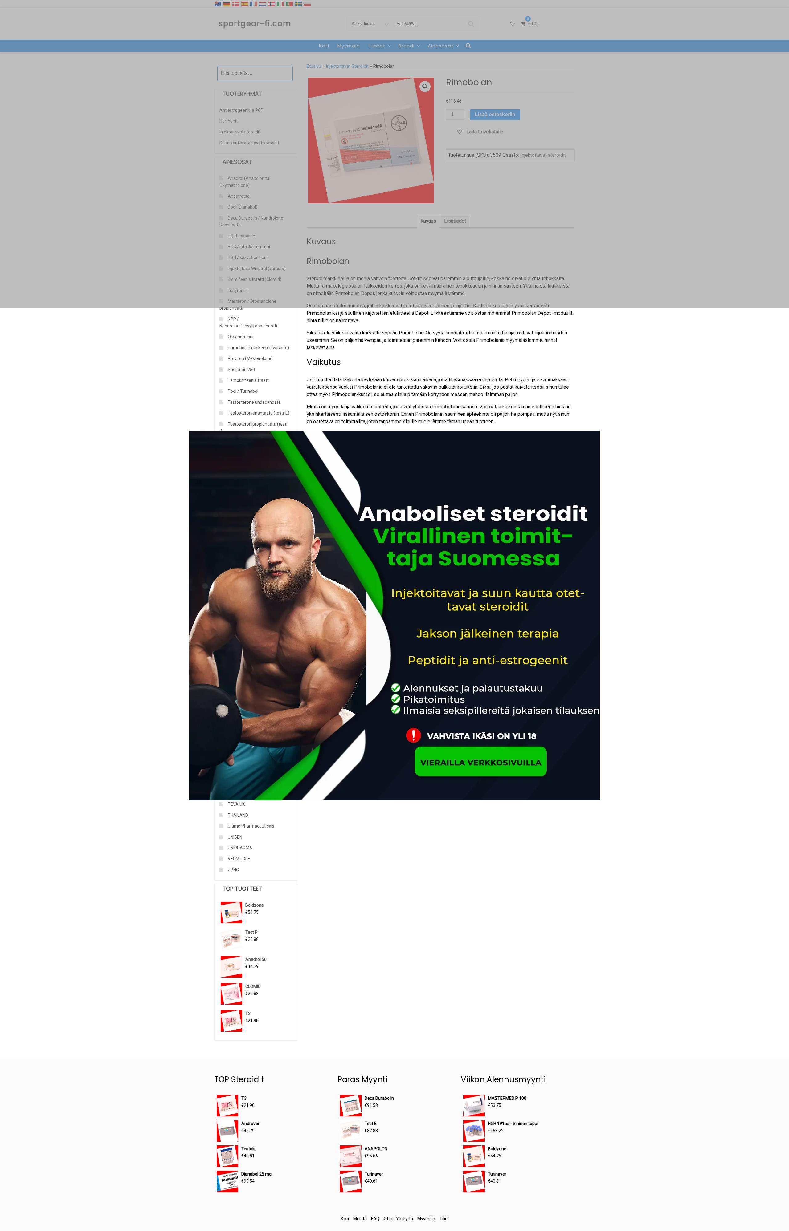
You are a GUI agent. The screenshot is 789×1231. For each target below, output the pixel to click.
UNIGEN (235, 837)
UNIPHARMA (240, 847)
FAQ (375, 1218)
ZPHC (233, 869)
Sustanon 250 (241, 369)
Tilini (443, 1218)
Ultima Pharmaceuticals (251, 826)
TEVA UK (236, 804)
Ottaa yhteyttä (398, 1218)
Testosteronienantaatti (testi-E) (258, 413)
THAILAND (238, 815)
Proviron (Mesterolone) (250, 358)
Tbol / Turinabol (243, 391)
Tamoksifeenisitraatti (249, 380)
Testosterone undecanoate (254, 402)
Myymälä (426, 1218)
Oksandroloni (240, 336)
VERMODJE (239, 858)
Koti (345, 1218)
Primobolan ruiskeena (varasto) (258, 347)
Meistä (360, 1218)
